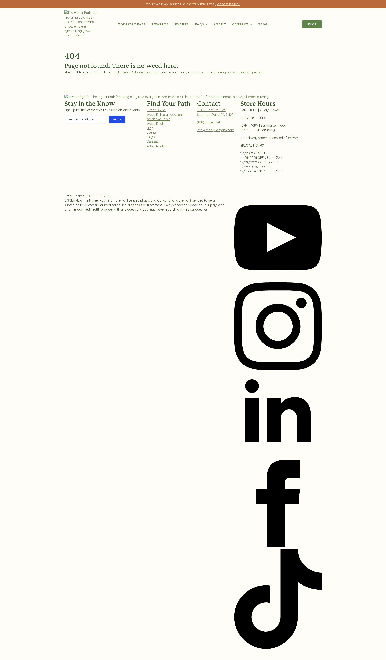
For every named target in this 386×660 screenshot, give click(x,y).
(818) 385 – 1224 (208, 122)
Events (182, 24)
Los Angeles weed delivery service (239, 72)
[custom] (278, 648)
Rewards (160, 24)
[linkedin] (278, 458)
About (220, 24)
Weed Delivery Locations (165, 115)
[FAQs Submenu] (206, 24)
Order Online (156, 110)
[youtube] (278, 280)
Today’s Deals (132, 24)
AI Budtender (156, 146)
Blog (263, 24)
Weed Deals (155, 124)
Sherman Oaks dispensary (136, 72)
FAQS (151, 137)
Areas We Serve (158, 119)
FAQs (199, 24)
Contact (240, 24)
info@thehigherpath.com (215, 130)
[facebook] (278, 546)
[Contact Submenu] (250, 24)
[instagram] (278, 369)
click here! (228, 4)
